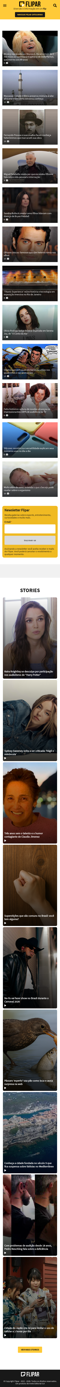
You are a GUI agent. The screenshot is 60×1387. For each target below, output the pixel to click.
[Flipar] (30, 1374)
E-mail (8, 521)
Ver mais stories (30, 1349)
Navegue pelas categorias (30, 14)
